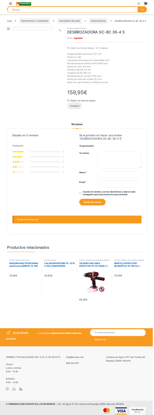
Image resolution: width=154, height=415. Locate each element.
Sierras (53, 260)
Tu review (84, 153)
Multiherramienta (22, 260)
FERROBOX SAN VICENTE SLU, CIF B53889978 (31, 404)
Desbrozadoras (98, 20)
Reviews (77, 124)
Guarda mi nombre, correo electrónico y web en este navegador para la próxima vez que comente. (109, 193)
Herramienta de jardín (69, 20)
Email (82, 182)
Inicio (9, 20)
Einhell (83, 28)
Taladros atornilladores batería (97, 260)
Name (83, 172)
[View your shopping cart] (145, 3)
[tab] (77, 125)
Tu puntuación (86, 146)
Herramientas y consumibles (34, 20)
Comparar (103, 48)
